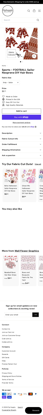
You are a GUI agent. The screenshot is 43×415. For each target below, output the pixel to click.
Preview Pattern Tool (9, 364)
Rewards (5, 354)
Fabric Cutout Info (10, 139)
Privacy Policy (7, 373)
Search (20, 407)
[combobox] (21, 20)
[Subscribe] (35, 314)
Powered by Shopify (9, 410)
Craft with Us (6, 339)
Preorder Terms (7, 383)
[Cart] (34, 10)
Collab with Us (7, 342)
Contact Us (6, 329)
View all (38, 164)
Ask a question (8, 155)
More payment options (21, 123)
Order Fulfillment (9, 144)
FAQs (4, 361)
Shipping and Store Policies (11, 376)
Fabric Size (6, 78)
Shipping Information (11, 150)
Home (4, 66)
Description (7, 133)
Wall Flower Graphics (27, 250)
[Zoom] (34, 56)
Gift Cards (5, 358)
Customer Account (9, 351)
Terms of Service (8, 380)
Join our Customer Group (11, 335)
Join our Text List (8, 332)
